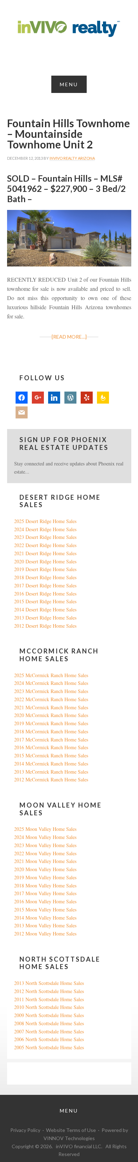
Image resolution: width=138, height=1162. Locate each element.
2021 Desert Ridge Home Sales (45, 553)
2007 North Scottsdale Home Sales (49, 1031)
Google (21, 1073)
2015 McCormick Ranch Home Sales (51, 755)
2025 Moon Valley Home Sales (45, 829)
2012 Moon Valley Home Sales (45, 933)
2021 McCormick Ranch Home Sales (51, 707)
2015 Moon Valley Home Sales (45, 909)
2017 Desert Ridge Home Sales (45, 585)
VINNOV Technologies (69, 1138)
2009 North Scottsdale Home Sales (49, 1015)
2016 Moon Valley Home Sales (45, 901)
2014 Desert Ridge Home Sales (45, 609)
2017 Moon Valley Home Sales (45, 893)
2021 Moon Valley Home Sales (45, 861)
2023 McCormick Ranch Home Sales (51, 691)
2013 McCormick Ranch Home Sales (51, 771)
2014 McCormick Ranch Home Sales (51, 763)
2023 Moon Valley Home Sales (45, 845)
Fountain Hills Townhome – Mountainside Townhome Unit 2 (68, 134)
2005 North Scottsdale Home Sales (49, 1047)
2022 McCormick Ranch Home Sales (51, 699)
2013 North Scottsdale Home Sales (49, 983)
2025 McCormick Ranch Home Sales (51, 675)
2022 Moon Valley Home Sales (45, 853)
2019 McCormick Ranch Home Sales (51, 723)
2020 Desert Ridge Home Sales (45, 561)
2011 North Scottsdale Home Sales (49, 999)
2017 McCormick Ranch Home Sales (51, 739)
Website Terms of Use (71, 1130)
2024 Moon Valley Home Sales (45, 837)
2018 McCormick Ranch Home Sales (51, 731)
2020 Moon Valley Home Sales (45, 869)
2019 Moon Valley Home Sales (45, 877)
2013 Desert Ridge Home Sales (45, 617)
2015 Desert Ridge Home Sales (45, 601)
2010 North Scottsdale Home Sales (49, 1007)
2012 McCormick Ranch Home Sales (51, 779)
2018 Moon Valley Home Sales (45, 885)
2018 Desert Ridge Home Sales (45, 577)
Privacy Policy (25, 1130)
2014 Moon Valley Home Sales (45, 917)
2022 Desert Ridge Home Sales (45, 545)
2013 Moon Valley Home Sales (45, 925)
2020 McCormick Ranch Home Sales (51, 715)
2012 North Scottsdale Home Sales (49, 991)
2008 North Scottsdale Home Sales (49, 1023)
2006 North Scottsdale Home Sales (49, 1039)
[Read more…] (69, 337)
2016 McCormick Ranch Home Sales (51, 747)
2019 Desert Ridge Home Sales (45, 569)
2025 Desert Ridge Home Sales (45, 521)
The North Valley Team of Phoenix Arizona (69, 29)
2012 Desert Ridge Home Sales (45, 625)
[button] (69, 84)
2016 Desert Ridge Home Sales (45, 593)
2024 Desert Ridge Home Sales (45, 529)
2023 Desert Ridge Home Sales (45, 537)
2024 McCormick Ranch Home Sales (51, 683)
